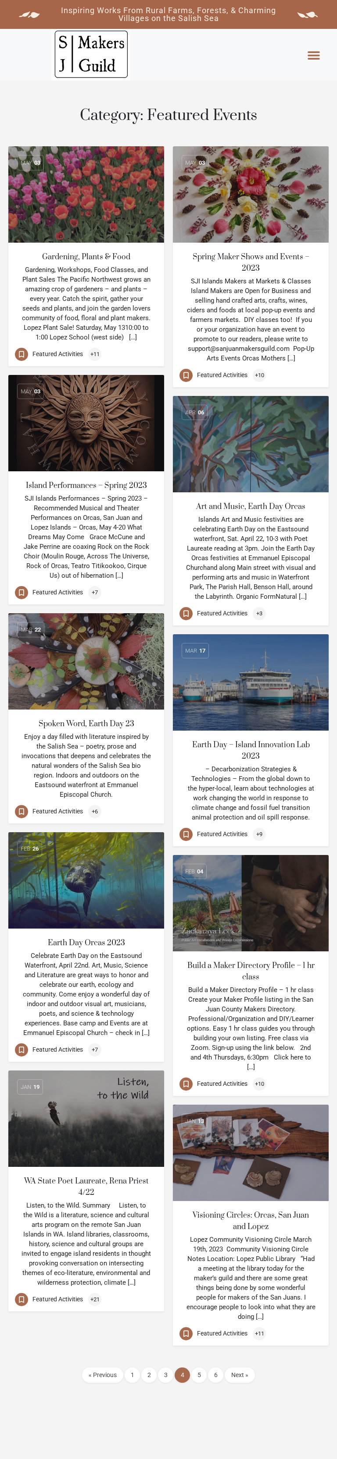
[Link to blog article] (86, 194)
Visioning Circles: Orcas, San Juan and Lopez (251, 1221)
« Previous (103, 1374)
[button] (313, 55)
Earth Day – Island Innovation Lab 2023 (251, 750)
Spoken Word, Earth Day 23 (86, 724)
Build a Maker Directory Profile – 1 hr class (251, 971)
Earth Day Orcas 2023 (86, 943)
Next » (239, 1374)
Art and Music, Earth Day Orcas (250, 507)
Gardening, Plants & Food (86, 257)
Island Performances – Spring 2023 (86, 486)
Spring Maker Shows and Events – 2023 (251, 262)
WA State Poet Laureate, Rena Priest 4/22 (86, 1187)
